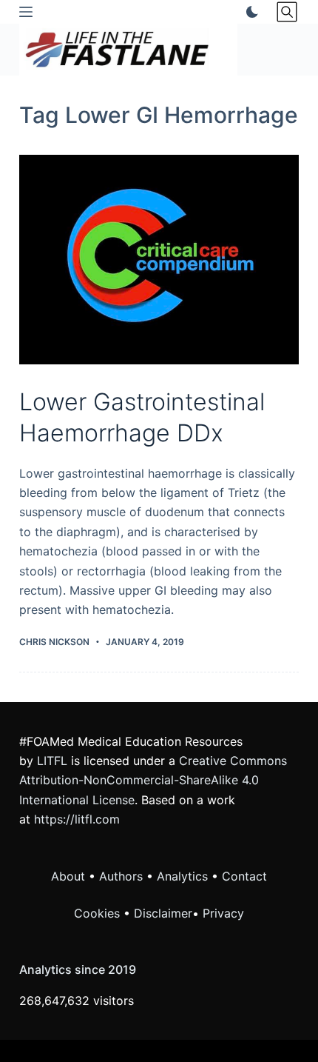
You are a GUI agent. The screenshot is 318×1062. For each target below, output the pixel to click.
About (68, 876)
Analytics (182, 876)
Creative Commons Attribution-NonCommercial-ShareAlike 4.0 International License (153, 780)
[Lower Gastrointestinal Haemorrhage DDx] (159, 260)
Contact (244, 876)
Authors (121, 876)
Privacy (223, 913)
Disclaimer (163, 913)
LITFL (52, 760)
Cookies (99, 913)
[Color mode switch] (249, 12)
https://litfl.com (77, 819)
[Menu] (26, 12)
